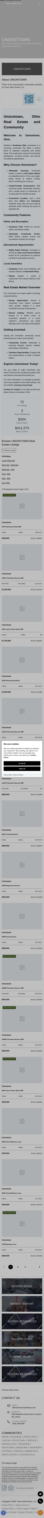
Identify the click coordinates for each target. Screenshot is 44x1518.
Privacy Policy (8, 775)
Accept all (22, 763)
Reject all (22, 769)
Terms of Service (18, 775)
